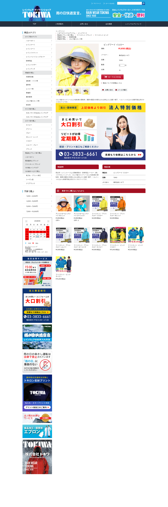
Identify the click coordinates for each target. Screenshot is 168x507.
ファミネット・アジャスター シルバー (63, 246)
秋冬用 (28, 105)
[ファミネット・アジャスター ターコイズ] (82, 242)
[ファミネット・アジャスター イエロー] (100, 210)
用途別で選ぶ (61, 37)
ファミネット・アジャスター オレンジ (117, 214)
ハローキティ (30, 41)
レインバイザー (31, 65)
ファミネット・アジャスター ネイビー (99, 246)
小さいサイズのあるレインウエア (37, 117)
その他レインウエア (31, 168)
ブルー (28, 133)
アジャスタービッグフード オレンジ (63, 214)
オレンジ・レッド (32, 137)
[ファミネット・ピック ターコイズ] (136, 242)
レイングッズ (30, 69)
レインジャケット (32, 53)
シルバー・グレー (32, 145)
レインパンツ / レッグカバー (35, 57)
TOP (34, 24)
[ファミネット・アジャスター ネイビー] (100, 242)
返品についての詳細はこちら (112, 83)
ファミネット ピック (101, 35)
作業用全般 (72, 37)
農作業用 (29, 97)
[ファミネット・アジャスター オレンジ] (118, 210)
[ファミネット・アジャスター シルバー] (64, 242)
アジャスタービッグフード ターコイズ (81, 214)
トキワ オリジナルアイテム (66, 33)
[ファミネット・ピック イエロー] (118, 242)
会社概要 (109, 24)
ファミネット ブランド (84, 35)
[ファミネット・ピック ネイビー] (64, 271)
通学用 (28, 85)
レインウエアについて (133, 24)
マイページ (97, 3)
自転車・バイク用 (32, 81)
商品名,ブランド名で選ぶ (65, 35)
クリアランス (30, 183)
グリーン (29, 129)
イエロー (29, 141)
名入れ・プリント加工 (33, 175)
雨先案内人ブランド (31, 161)
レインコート (30, 49)
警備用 (28, 93)
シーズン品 (29, 179)
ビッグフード (82, 33)
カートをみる (110, 3)
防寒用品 (29, 61)
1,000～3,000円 (32, 196)
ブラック (29, 149)
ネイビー (29, 125)
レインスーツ (30, 45)
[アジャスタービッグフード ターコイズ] (82, 210)
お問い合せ (84, 24)
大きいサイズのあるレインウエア (37, 113)
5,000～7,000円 (32, 206)
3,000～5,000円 (32, 201)
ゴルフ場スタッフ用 (75, 39)
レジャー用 (29, 89)
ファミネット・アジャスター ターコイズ (81, 246)
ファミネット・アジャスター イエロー (99, 214)
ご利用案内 (59, 24)
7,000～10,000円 (32, 211)
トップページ (60, 31)
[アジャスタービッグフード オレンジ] (64, 210)
